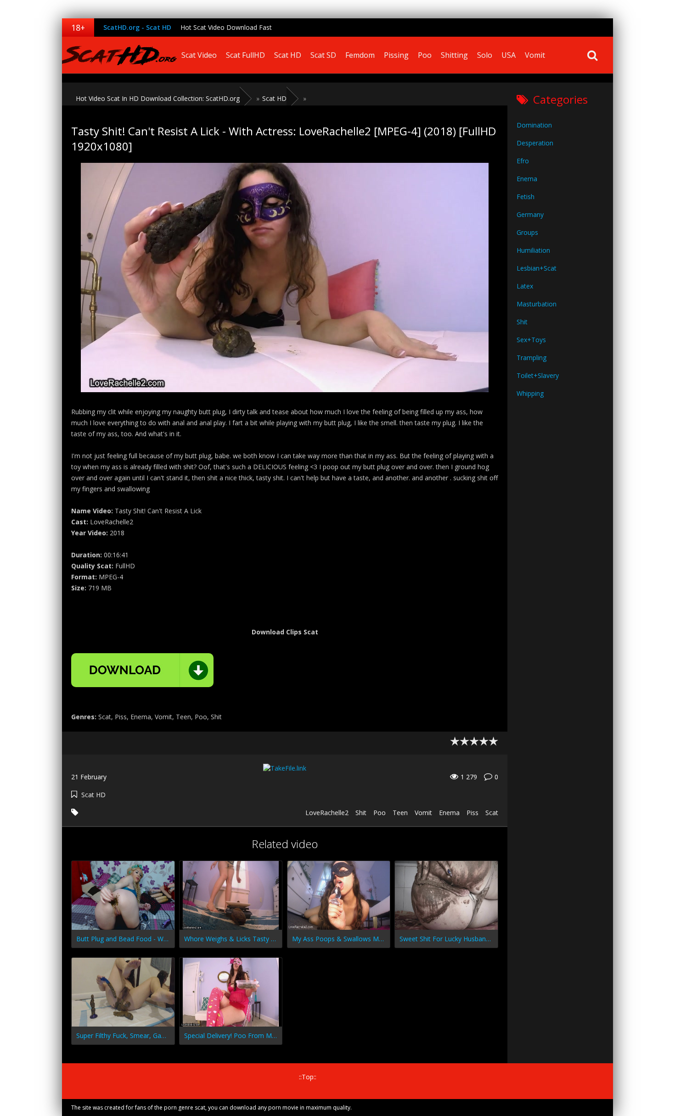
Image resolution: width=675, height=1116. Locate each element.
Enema (449, 812)
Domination (534, 125)
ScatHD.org (119, 55)
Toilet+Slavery (538, 375)
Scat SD (323, 55)
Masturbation (537, 304)
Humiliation (533, 250)
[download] (142, 670)
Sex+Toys (531, 339)
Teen (400, 812)
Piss (472, 812)
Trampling (531, 357)
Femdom (360, 55)
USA (508, 55)
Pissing (396, 55)
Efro (523, 160)
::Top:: (307, 1076)
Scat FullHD (245, 55)
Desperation (535, 143)
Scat (491, 812)
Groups (527, 232)
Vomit (535, 55)
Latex (525, 286)
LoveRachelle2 (327, 812)
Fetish (525, 196)
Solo (484, 55)
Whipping (530, 393)
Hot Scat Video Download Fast (226, 27)
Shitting (454, 55)
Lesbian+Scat (537, 268)
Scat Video (199, 55)
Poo (425, 55)
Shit (360, 812)
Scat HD (287, 55)
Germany (530, 214)
